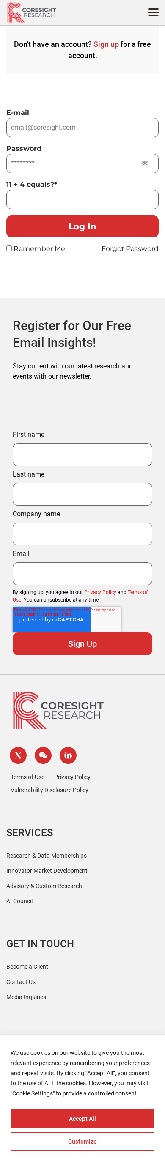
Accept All (82, 1118)
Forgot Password (130, 249)
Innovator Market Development (47, 870)
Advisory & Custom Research (44, 886)
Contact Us (21, 981)
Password (23, 148)
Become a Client (27, 966)
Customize (82, 1141)
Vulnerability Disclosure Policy (49, 790)
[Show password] (145, 163)
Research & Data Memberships (46, 855)
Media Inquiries (26, 997)
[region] (82, 1096)
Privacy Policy (100, 592)
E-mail (17, 113)
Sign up (106, 44)
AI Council (19, 901)
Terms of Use (27, 777)
